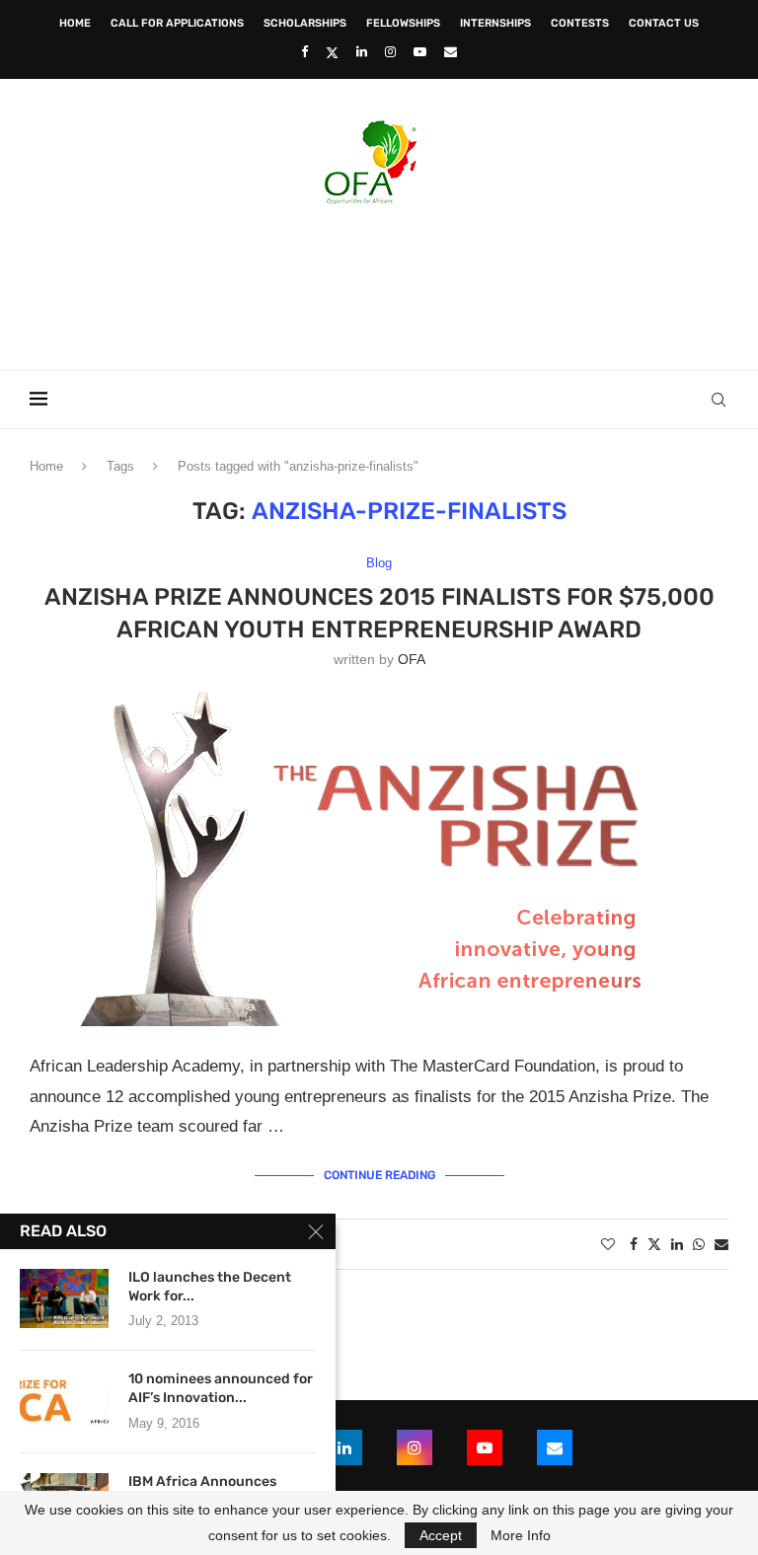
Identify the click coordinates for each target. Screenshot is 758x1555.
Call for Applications (177, 23)
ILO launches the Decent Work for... (209, 1286)
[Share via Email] (721, 1244)
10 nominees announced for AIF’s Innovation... (220, 1388)
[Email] (450, 51)
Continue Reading (379, 1175)
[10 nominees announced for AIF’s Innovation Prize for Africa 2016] (64, 1400)
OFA (411, 659)
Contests (580, 23)
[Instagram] (390, 51)
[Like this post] (608, 1244)
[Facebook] (304, 51)
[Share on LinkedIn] (677, 1244)
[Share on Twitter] (654, 1243)
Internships (495, 23)
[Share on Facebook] (634, 1244)
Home (75, 23)
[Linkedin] (361, 51)
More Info (521, 1535)
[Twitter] (332, 52)
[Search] (718, 399)
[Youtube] (420, 51)
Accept (440, 1535)
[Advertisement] (379, 281)
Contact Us (664, 23)
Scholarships (305, 23)
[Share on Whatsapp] (699, 1244)
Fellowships (403, 23)
